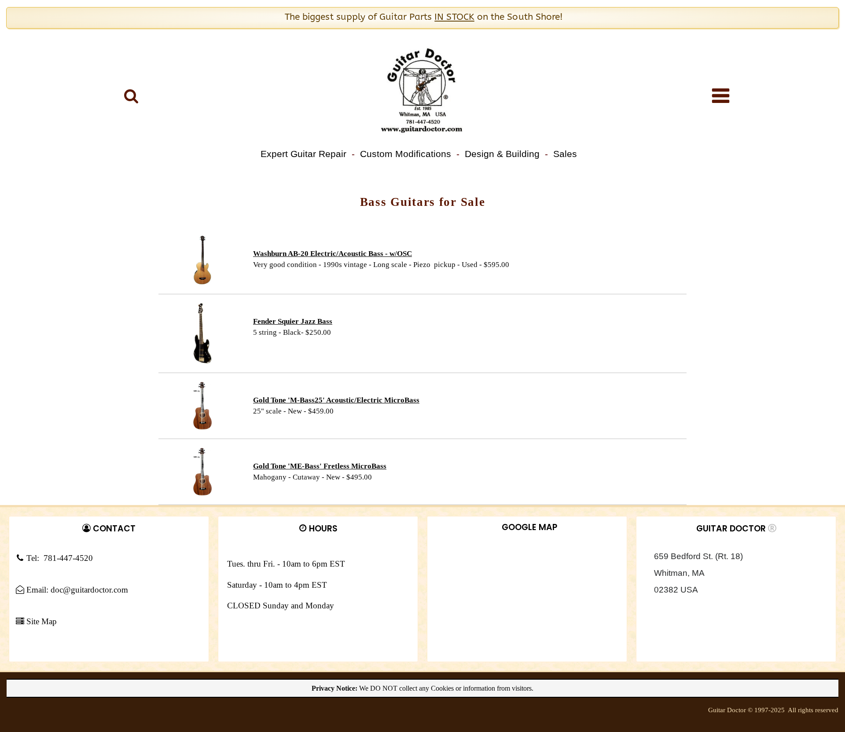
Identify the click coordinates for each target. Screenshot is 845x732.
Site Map (40, 621)
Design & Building (502, 154)
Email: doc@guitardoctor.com (76, 590)
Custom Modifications (405, 154)
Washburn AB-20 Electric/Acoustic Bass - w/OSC (332, 253)
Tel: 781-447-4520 (58, 558)
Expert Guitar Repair (303, 154)
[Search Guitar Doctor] (131, 95)
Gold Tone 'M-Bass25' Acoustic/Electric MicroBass (336, 400)
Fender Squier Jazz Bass (292, 321)
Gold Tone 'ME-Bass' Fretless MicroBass (319, 466)
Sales (565, 154)
